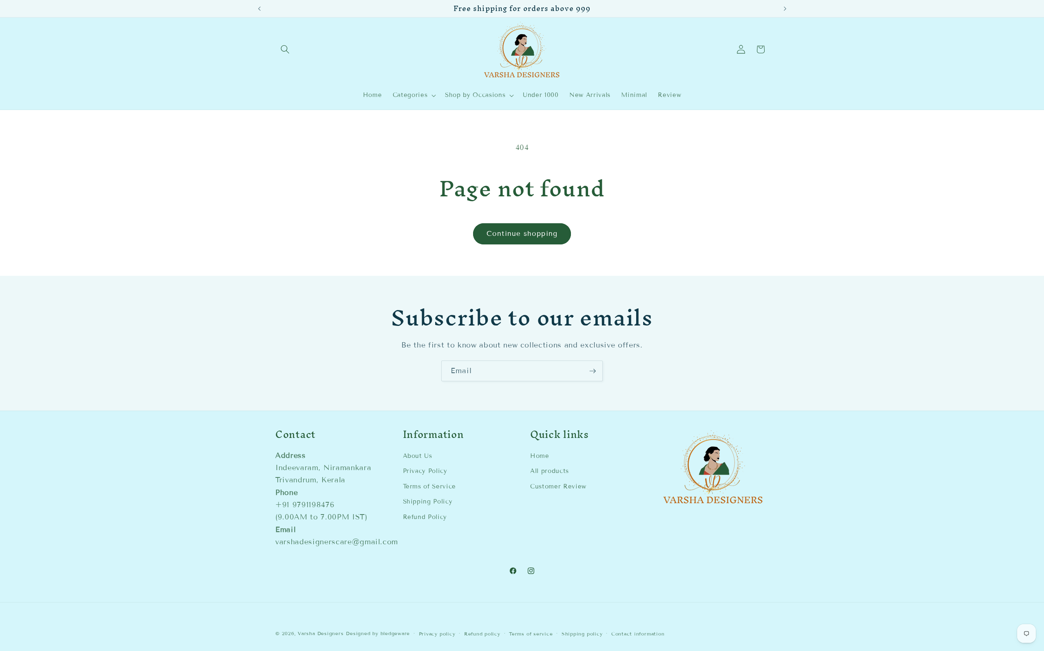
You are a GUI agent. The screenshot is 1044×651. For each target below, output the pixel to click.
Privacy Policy (425, 471)
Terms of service (531, 634)
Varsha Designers (320, 633)
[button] (285, 49)
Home (539, 456)
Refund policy (482, 634)
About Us (417, 456)
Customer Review (558, 486)
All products (549, 471)
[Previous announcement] (259, 8)
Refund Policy (425, 517)
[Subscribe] (592, 371)
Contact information (638, 634)
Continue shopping (522, 233)
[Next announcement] (785, 8)
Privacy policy (437, 634)
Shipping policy (582, 634)
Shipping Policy (428, 501)
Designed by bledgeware (378, 633)
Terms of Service (429, 486)
